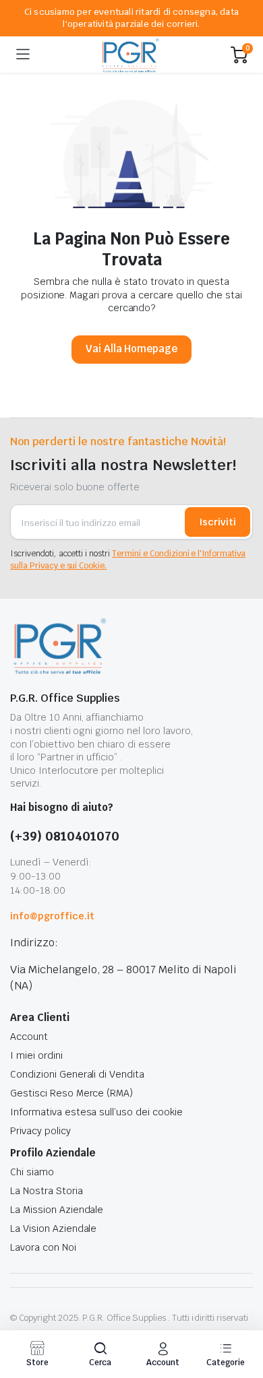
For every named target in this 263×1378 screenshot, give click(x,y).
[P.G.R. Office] (130, 54)
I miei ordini (36, 1055)
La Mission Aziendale (56, 1210)
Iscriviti (217, 522)
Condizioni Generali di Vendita (77, 1074)
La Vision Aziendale (53, 1228)
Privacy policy (40, 1131)
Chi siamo (32, 1172)
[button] (100, 1354)
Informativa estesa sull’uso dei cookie (96, 1112)
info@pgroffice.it (52, 916)
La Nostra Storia (46, 1191)
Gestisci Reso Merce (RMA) (71, 1093)
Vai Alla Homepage (132, 348)
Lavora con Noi (43, 1247)
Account (29, 1036)
